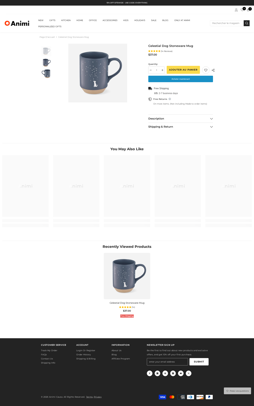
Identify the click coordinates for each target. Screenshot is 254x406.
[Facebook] (149, 373)
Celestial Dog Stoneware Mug (127, 302)
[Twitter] (188, 373)
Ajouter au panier (183, 69)
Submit (199, 361)
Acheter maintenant (181, 79)
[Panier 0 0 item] (248, 9)
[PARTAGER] (212, 70)
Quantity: (153, 64)
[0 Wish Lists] (242, 9)
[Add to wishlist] (205, 70)
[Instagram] (157, 373)
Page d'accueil (47, 37)
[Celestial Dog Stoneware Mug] (127, 276)
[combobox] (227, 23)
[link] (25, 220)
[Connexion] (236, 9)
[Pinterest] (165, 373)
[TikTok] (173, 373)
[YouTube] (181, 373)
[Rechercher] (230, 23)
